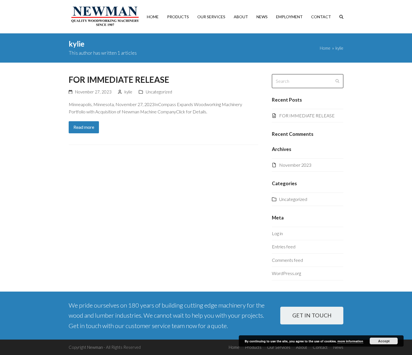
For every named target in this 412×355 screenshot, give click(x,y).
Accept (384, 340)
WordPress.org (286, 273)
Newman (95, 347)
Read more (83, 127)
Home (234, 347)
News (338, 347)
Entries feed (283, 246)
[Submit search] (337, 81)
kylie (128, 91)
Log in (277, 233)
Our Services (278, 347)
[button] (341, 17)
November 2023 (295, 165)
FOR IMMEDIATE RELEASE (119, 79)
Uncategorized (159, 91)
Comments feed (287, 260)
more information (350, 341)
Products (253, 347)
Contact (320, 347)
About (301, 347)
